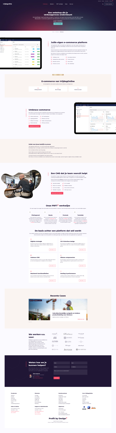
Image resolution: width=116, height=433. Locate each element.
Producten (45, 4)
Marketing (36, 403)
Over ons (71, 4)
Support (83, 400)
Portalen (12, 396)
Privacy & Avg (56, 422)
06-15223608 (37, 376)
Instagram (61, 421)
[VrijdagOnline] (7, 4)
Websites (12, 395)
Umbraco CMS (13, 400)
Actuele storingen (85, 402)
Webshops (13, 398)
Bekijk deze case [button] (81, 319)
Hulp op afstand (38, 414)
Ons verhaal (84, 395)
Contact (67, 422)
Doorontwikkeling (38, 402)
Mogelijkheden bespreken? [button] (34, 126)
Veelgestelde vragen (62, 396)
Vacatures (84, 399)
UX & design (37, 396)
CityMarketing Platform (15, 403)
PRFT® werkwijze (59, 4)
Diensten (52, 4)
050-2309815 (37, 412)
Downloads (61, 398)
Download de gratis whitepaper (64, 403)
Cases (66, 4)
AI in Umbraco (13, 399)
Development (37, 398)
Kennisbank (61, 395)
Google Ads (37, 399)
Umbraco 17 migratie (51, 422)
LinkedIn (54, 421)
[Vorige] (29, 322)
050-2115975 (13, 412)
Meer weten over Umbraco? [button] (57, 193)
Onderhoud (61, 400)
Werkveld (63, 422)
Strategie (36, 395)
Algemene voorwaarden (86, 403)
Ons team (84, 398)
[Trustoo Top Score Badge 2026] (89, 407)
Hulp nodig (60, 399)
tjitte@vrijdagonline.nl (39, 377)
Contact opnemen (108, 4)
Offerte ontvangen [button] (58, 23)
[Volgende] (30, 322)
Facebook (57, 421)
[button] (103, 4)
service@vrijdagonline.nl (39, 411)
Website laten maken (62, 402)
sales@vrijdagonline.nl (15, 411)
